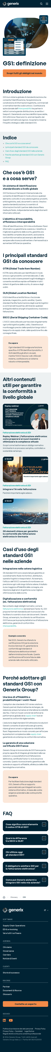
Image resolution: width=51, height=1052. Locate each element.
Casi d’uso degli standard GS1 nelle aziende (23, 151)
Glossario (7, 994)
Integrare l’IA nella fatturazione (19, 489)
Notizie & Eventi (10, 958)
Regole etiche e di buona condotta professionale (22, 1034)
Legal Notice (29, 1031)
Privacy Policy (40, 1029)
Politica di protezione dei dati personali (18, 1029)
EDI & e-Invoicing (10, 929)
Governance (8, 951)
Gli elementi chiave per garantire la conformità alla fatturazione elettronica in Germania (20, 534)
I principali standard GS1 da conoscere (21, 147)
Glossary (14, 897)
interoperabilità (24, 108)
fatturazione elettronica (13, 609)
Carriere (7, 955)
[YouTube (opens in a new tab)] (11, 1020)
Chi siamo (7, 947)
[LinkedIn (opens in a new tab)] (4, 1020)
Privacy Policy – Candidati (13, 1031)
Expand (25, 825)
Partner (6, 986)
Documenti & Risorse (12, 990)
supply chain (31, 715)
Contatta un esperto (25, 1004)
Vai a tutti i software (12, 933)
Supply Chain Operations (14, 925)
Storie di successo (11, 972)
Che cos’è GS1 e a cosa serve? (18, 143)
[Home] (4, 897)
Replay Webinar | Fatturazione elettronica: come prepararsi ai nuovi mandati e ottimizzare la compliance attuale (25, 439)
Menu (47, 4)
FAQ (7, 161)
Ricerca (41, 4)
